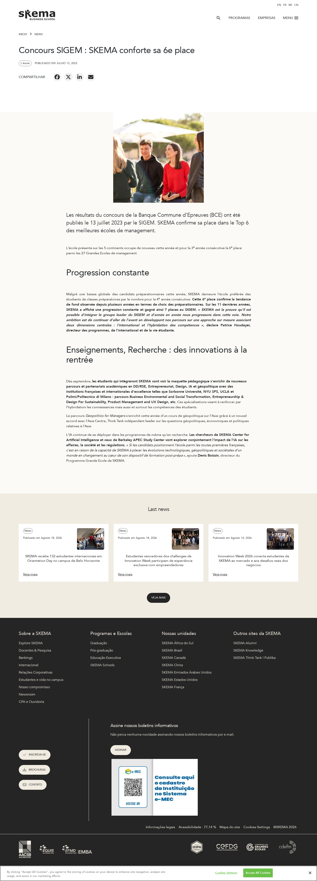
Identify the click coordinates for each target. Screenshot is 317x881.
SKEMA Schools (102, 665)
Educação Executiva (105, 657)
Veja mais (158, 598)
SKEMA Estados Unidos (180, 679)
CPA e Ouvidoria (31, 701)
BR (290, 5)
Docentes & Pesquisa (35, 650)
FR (284, 5)
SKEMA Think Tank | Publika (254, 657)
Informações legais (160, 827)
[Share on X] (68, 77)
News (39, 34)
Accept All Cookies (258, 873)
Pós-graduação (101, 650)
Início (23, 34)
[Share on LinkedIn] (79, 77)
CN (296, 5)
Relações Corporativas (35, 672)
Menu (288, 18)
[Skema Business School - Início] (37, 16)
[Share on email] (90, 77)
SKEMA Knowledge (248, 650)
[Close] (310, 873)
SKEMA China (172, 665)
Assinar (120, 750)
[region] (158, 873)
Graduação (98, 643)
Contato (35, 785)
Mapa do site (230, 827)
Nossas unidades (179, 633)
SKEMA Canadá (174, 657)
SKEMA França (173, 687)
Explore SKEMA (31, 643)
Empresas (266, 18)
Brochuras (37, 770)
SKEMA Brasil (172, 650)
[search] (218, 18)
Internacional (28, 665)
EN (279, 5)
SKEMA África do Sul (177, 643)
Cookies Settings (226, 873)
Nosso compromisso (34, 687)
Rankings (26, 657)
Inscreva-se (37, 755)
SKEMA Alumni (245, 643)
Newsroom (27, 694)
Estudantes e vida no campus (41, 679)
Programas (239, 18)
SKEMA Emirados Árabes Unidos (187, 672)
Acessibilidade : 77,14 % (197, 827)
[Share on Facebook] (57, 77)
